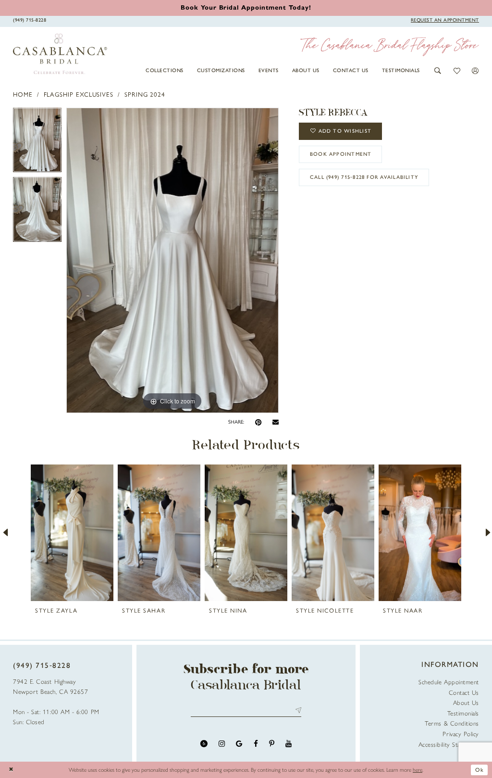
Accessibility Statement (448, 744)
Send (296, 710)
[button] (438, 71)
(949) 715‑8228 (42, 665)
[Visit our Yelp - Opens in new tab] (204, 743)
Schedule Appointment (448, 682)
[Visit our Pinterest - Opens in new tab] (271, 743)
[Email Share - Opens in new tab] (275, 422)
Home (23, 94)
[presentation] (72, 532)
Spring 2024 (144, 94)
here (417, 769)
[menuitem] (164, 70)
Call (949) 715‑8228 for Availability (364, 177)
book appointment (341, 154)
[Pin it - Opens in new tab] (258, 422)
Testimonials (463, 713)
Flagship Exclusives (79, 94)
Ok (479, 769)
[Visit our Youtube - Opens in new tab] (288, 743)
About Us (466, 702)
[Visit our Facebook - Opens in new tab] (256, 743)
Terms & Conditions (452, 723)
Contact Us (464, 692)
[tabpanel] (37, 142)
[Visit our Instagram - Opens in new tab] (222, 743)
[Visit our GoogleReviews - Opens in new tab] (239, 743)
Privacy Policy (461, 734)
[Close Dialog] (11, 770)
